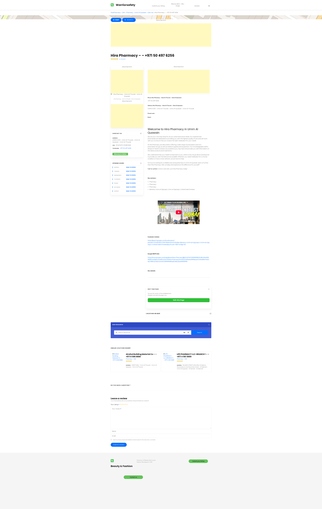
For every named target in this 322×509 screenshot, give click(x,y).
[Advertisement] (161, 35)
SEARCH (129, 20)
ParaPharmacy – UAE (118, 12)
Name (114, 431)
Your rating (114, 404)
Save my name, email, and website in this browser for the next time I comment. (134, 439)
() (122, 59)
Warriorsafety (125, 5)
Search (199, 332)
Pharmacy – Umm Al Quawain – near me (139, 12)
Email (114, 436)
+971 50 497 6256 (125, 148)
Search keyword (116, 332)
